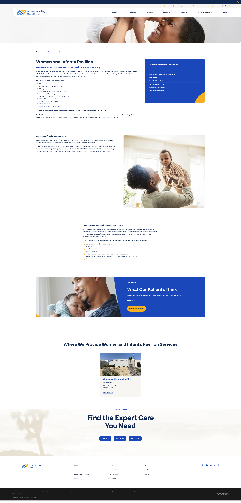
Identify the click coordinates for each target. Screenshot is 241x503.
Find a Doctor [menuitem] (133, 12)
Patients (76, 470)
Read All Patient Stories (136, 308)
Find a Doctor (105, 438)
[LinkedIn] (211, 465)
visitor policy (106, 117)
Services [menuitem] (114, 12)
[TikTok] (218, 465)
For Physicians (112, 478)
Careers (76, 478)
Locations (145, 465)
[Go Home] (36, 51)
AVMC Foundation (113, 474)
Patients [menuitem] (165, 12)
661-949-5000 (225, 6)
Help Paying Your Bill (113, 470)
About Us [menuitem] (225, 12)
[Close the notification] (238, 2)
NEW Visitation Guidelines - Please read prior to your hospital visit (120, 2)
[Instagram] (207, 465)
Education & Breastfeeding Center (49, 106)
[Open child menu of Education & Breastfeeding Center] (198, 81)
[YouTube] (214, 465)
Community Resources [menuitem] (204, 12)
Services (76, 465)
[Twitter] (203, 465)
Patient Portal (146, 470)
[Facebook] (199, 465)
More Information (108, 392)
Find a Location (135, 438)
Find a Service (120, 438)
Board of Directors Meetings (81, 474)
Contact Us (146, 474)
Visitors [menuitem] (183, 12)
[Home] (29, 12)
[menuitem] (174, 71)
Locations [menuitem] (150, 12)
